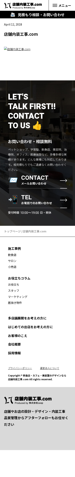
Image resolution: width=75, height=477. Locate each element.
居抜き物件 (15, 303)
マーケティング (17, 297)
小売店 (12, 267)
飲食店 (12, 255)
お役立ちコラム (19, 278)
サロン (12, 261)
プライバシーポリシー (20, 368)
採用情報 (14, 353)
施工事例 (14, 248)
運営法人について (49, 368)
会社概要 (14, 344)
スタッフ (13, 290)
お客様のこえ (17, 335)
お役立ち (13, 284)
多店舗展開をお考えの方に (27, 318)
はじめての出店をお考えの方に (30, 326)
